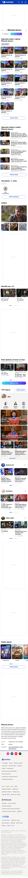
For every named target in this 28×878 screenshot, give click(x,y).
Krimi (11, 786)
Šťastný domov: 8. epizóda (6, 83)
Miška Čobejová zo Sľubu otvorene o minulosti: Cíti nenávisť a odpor (14, 436)
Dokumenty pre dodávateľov (9, 771)
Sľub (3, 416)
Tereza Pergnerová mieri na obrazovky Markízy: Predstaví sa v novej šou (19, 168)
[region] (14, 45)
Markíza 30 (10, 465)
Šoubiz (11, 763)
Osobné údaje (5, 794)
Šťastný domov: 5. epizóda (20, 97)
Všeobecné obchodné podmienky (11, 808)
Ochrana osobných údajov (9, 811)
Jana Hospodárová (14, 747)
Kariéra (4, 768)
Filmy (13, 825)
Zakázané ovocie (5, 298)
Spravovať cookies (15, 794)
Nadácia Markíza (6, 789)
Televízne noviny (15, 820)
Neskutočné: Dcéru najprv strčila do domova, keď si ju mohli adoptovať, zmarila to (19, 135)
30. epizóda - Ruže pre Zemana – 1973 (20, 375)
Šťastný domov (9, 30)
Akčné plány (10, 768)
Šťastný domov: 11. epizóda (20, 56)
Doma (3, 786)
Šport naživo (19, 823)
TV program (5, 763)
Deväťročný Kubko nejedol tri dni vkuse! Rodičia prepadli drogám (18, 152)
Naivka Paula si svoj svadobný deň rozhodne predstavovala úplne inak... (20, 533)
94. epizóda (4, 300)
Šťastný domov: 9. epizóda (20, 70)
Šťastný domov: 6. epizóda (6, 97)
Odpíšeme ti (15, 789)
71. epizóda (4, 531)
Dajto (7, 786)
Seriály (8, 825)
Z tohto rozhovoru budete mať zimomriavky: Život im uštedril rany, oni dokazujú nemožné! (7, 506)
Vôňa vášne (19, 298)
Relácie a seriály (18, 763)
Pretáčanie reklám (6, 791)
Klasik (15, 786)
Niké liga (13, 823)
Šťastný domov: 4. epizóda (6, 111)
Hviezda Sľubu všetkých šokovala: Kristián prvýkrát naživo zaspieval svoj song (6, 453)
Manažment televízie (7, 779)
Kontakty (4, 803)
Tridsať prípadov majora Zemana (20, 372)
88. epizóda (4, 373)
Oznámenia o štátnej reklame (10, 776)
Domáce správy (12, 803)
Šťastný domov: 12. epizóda (6, 56)
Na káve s (9, 491)
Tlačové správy (12, 765)
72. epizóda (20, 300)
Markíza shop (16, 791)
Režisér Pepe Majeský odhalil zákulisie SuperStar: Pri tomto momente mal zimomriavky (7, 480)
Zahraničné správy (6, 806)
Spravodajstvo (5, 823)
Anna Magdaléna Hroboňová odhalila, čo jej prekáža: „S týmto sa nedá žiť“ (13, 419)
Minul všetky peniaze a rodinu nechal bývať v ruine (19, 160)
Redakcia (19, 811)
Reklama (20, 765)
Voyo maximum (6, 820)
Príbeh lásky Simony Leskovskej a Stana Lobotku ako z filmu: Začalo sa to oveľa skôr (20, 506)
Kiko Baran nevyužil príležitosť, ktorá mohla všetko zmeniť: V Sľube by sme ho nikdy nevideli (20, 480)
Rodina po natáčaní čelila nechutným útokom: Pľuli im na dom (19, 144)
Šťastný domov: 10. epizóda (7, 70)
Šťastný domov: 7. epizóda (20, 83)
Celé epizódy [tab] (5, 44)
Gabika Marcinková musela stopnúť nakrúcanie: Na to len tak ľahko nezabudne (20, 453)
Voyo (7, 58)
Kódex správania (6, 774)
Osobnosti (4, 765)
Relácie (2, 30)
